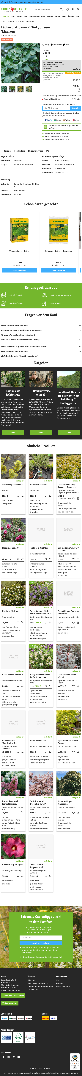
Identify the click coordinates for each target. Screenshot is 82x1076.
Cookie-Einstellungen (63, 986)
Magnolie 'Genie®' (10, 548)
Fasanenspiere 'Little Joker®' (67, 676)
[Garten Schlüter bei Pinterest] (13, 1057)
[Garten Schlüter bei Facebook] (3, 1057)
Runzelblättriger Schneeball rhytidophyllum (65, 802)
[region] (20, 68)
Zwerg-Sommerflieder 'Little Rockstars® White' (40, 676)
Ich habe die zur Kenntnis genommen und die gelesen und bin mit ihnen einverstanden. (40, 950)
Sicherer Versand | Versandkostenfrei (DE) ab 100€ (28, 2)
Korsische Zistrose (10, 611)
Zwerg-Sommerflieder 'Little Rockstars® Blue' (40, 612)
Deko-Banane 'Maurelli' (12, 674)
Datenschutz (48, 1068)
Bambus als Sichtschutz (13, 392)
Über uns (31, 980)
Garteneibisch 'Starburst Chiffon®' (68, 549)
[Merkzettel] (67, 9)
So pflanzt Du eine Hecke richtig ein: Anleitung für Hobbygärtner (69, 397)
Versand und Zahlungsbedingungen (40, 986)
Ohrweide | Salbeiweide (12, 484)
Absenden (76, 108)
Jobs (57, 980)
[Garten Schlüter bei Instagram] (8, 1057)
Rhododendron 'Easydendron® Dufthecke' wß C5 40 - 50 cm (12, 742)
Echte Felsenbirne (38, 740)
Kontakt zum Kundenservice (10, 990)
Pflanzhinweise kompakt (41, 392)
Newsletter (59, 983)
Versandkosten (35, 1073)
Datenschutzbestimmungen (60, 113)
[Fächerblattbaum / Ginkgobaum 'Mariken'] (20, 63)
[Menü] (78, 1054)
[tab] (7, 151)
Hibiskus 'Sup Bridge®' (12, 864)
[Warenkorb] (78, 9)
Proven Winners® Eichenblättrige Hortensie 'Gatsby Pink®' (10, 802)
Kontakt (6, 2)
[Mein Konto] (73, 9)
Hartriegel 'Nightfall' (39, 548)
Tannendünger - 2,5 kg (19, 251)
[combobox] (46, 9)
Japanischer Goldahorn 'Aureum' (68, 742)
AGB (36, 950)
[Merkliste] (18, 496)
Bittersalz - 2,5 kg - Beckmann (58, 251)
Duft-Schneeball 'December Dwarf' (38, 802)
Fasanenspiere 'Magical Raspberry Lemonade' (68, 485)
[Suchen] (61, 9)
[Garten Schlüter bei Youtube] (18, 1057)
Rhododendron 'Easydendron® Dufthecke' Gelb (37, 866)
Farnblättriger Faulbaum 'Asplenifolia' (68, 612)
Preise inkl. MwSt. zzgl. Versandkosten (55, 96)
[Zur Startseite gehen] (13, 9)
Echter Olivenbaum (38, 484)
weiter (13, 433)
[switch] (75, 1068)
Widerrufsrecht (33, 989)
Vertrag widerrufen (9, 1003)
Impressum (33, 1068)
